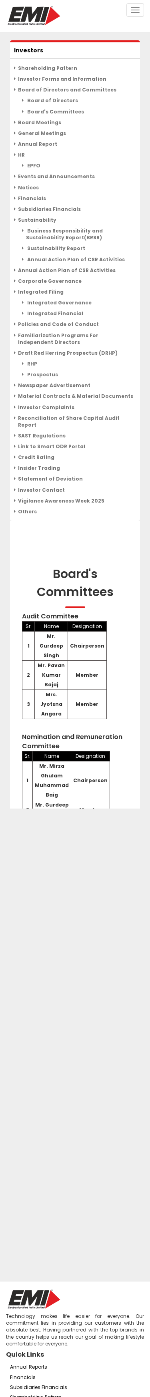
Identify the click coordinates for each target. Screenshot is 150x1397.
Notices (28, 187)
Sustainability (37, 220)
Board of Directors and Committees (67, 89)
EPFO (33, 165)
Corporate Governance (50, 281)
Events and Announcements (56, 176)
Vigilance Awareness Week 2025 (61, 500)
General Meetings (42, 133)
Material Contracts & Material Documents (75, 396)
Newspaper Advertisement (54, 385)
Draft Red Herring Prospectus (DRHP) (68, 353)
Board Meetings (39, 122)
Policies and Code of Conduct (58, 324)
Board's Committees (55, 111)
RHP (31, 363)
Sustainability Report (55, 248)
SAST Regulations (42, 435)
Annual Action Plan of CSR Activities (75, 259)
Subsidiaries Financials (49, 209)
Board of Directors (52, 100)
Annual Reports (28, 1366)
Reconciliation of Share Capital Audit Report (69, 421)
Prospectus (42, 374)
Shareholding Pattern (47, 68)
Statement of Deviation (50, 478)
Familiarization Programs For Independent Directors (58, 339)
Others (27, 511)
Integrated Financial (54, 313)
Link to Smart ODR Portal (51, 446)
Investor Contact (41, 490)
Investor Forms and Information (62, 79)
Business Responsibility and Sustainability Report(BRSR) (64, 234)
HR (21, 154)
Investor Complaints (46, 407)
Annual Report (37, 144)
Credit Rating (36, 457)
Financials (32, 198)
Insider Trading (39, 468)
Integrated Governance (59, 302)
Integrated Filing (41, 291)
